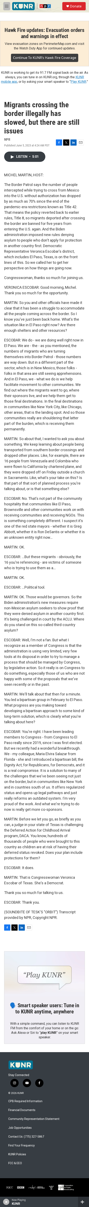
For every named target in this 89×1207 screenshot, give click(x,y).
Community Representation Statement (33, 1119)
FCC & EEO (15, 1163)
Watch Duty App (30, 48)
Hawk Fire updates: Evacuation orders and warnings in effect (44, 33)
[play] (6, 1202)
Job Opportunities (20, 1127)
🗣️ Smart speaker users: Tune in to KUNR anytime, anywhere (44, 1008)
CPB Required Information (25, 1101)
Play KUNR (78, 82)
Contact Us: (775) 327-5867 (26, 1136)
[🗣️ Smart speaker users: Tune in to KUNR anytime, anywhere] (44, 973)
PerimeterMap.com (57, 44)
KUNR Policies (17, 1154)
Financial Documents (21, 1110)
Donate (76, 6)
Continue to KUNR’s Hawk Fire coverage (44, 57)
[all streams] (83, 1202)
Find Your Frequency (21, 1145)
